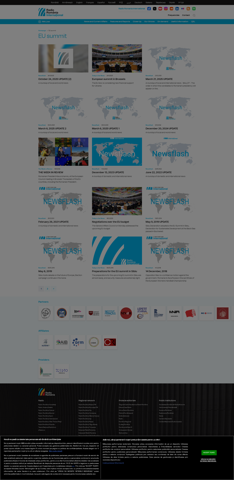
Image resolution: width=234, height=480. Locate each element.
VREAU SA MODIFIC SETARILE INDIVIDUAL (208, 460)
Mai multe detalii (55, 451)
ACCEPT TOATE (209, 452)
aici (73, 466)
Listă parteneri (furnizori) (113, 463)
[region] (117, 458)
